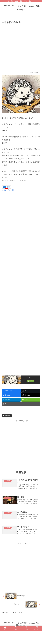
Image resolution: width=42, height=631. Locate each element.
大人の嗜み (8, 415)
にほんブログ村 (8, 190)
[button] (38, 407)
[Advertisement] (21, 47)
